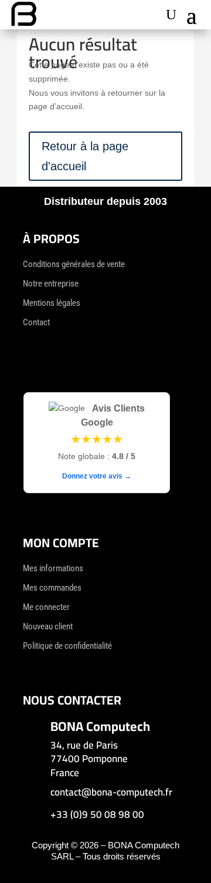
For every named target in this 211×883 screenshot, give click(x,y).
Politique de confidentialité (67, 646)
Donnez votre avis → (96, 476)
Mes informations (53, 568)
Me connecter (46, 607)
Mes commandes (52, 587)
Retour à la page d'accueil (85, 156)
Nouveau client (48, 626)
